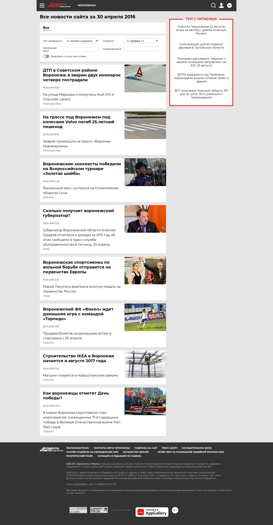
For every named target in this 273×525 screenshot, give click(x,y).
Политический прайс (79, 456)
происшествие (52, 104)
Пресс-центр (169, 448)
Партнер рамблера (121, 510)
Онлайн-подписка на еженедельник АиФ (92, 452)
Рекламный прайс (77, 448)
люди (46, 249)
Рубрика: (108, 40)
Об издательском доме (197, 448)
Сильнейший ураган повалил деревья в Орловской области (201, 46)
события (48, 198)
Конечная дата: (112, 48)
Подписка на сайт (146, 448)
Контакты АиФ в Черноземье (112, 448)
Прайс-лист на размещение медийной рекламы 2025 (191, 452)
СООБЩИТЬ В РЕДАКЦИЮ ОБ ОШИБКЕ (119, 456)
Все (46, 28)
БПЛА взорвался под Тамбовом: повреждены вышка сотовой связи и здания (201, 78)
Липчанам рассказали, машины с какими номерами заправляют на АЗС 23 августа (201, 62)
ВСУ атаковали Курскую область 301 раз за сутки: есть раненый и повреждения (201, 94)
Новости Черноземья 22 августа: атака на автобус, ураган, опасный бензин (201, 30)
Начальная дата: (50, 49)
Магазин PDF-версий (135, 452)
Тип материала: (52, 40)
